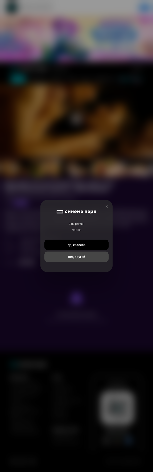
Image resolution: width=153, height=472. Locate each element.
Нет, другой (76, 257)
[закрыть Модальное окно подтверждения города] (107, 207)
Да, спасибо (76, 245)
